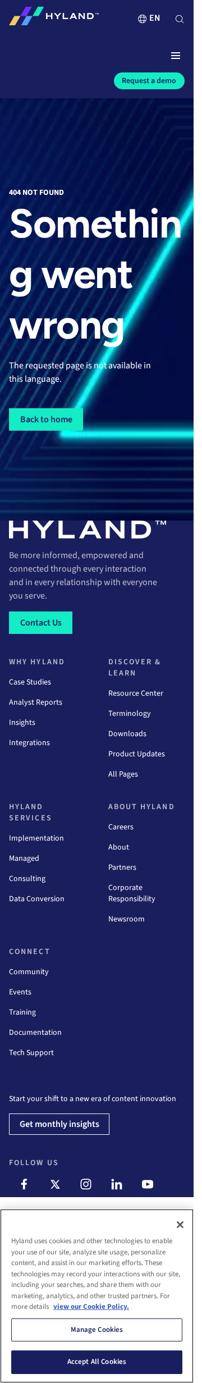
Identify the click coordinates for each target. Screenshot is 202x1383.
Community (29, 972)
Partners (122, 867)
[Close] (180, 1224)
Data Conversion (37, 899)
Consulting (27, 878)
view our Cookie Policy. (91, 1307)
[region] (97, 1296)
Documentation (35, 1032)
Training (22, 1012)
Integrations (29, 742)
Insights (22, 722)
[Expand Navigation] (176, 56)
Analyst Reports (35, 702)
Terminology (129, 713)
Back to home (46, 419)
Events (20, 992)
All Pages (123, 774)
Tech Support (31, 1052)
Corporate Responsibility (131, 893)
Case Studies (30, 682)
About (118, 847)
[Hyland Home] (54, 18)
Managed (24, 858)
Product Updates (136, 754)
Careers (121, 827)
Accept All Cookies (96, 1362)
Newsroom (126, 919)
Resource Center (135, 693)
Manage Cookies (97, 1330)
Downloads (127, 734)
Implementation (36, 838)
